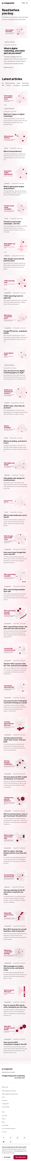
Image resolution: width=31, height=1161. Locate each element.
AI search (8, 85)
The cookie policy (18, 1151)
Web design (25, 83)
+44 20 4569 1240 (19, 1078)
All (2, 83)
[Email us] (10, 1137)
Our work (4, 1115)
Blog (3, 1122)
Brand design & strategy (9, 1090)
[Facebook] (3, 1142)
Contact (4, 1131)
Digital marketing (10, 83)
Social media (25, 85)
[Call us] (3, 1137)
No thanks (7, 1157)
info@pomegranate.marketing (13, 1076)
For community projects (8, 1128)
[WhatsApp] (17, 1137)
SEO (3, 85)
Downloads (5, 1125)
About (3, 1118)
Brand (18, 83)
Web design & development (10, 1094)
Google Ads (16, 85)
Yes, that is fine (20, 1157)
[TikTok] (10, 1142)
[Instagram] (24, 1137)
